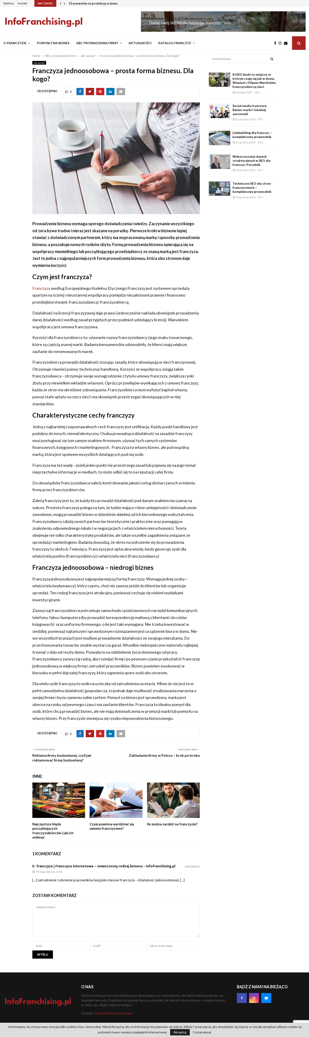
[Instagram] (281, 43)
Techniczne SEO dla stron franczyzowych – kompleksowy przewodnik (252, 187)
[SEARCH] (272, 58)
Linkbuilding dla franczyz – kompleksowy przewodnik (252, 135)
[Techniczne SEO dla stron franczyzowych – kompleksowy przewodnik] (219, 188)
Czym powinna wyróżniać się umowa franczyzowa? (112, 826)
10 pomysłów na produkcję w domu (93, 3)
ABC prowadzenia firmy (97, 43)
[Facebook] (276, 43)
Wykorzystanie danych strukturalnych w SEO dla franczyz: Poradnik (252, 161)
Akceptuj (180, 1032)
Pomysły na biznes (53, 43)
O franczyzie (14, 43)
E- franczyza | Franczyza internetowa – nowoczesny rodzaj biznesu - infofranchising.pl (103, 866)
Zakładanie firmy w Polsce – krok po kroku (164, 755)
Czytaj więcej (202, 1032)
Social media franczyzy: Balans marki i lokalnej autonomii (250, 110)
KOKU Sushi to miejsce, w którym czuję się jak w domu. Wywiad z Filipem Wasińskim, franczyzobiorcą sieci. (254, 81)
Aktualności (140, 43)
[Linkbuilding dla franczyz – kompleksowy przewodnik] (219, 138)
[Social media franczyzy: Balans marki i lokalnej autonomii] (219, 111)
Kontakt (22, 3)
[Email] (287, 43)
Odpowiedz (192, 866)
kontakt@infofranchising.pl (114, 1013)
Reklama (8, 3)
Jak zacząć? (39, 62)
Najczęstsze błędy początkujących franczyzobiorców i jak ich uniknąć (53, 830)
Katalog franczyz (174, 43)
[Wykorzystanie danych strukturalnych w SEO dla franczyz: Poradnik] (219, 162)
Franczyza (41, 288)
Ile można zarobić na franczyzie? (172, 824)
